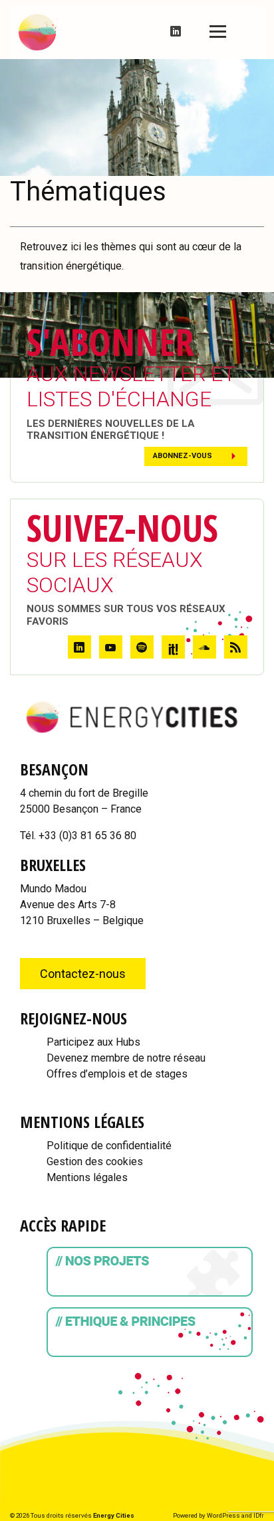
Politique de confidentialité (109, 1145)
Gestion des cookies (95, 1161)
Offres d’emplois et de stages (117, 1074)
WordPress (223, 1515)
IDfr (258, 1515)
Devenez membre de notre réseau (126, 1058)
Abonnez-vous (182, 455)
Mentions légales (87, 1177)
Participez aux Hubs (93, 1042)
